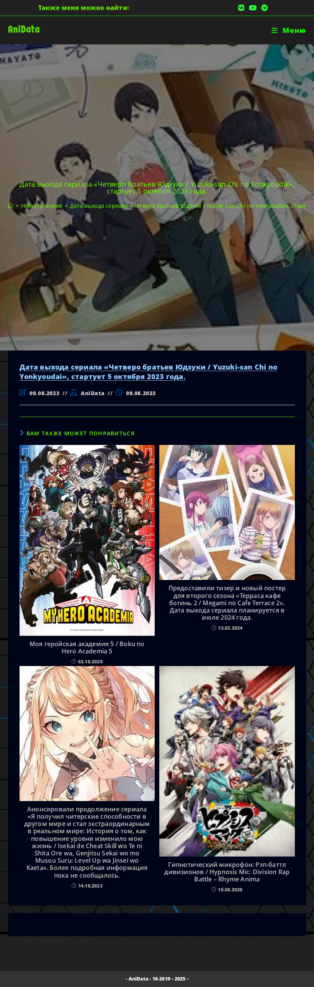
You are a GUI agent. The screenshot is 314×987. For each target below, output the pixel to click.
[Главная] (10, 205)
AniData (24, 29)
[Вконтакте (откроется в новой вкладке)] (241, 7)
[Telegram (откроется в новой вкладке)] (263, 7)
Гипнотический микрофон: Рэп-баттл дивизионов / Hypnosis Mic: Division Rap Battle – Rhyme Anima (226, 872)
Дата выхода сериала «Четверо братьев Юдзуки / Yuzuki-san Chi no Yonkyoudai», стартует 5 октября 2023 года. (149, 371)
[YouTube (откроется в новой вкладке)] (253, 7)
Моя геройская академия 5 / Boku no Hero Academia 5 (87, 647)
